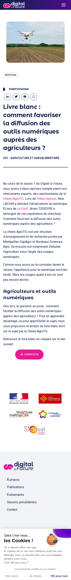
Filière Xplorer (46, 199)
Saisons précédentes (21, 502)
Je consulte (29, 354)
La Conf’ (22, 208)
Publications (15, 487)
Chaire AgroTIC (13, 199)
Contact (12, 509)
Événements (15, 495)
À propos (13, 480)
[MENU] (63, 5)
